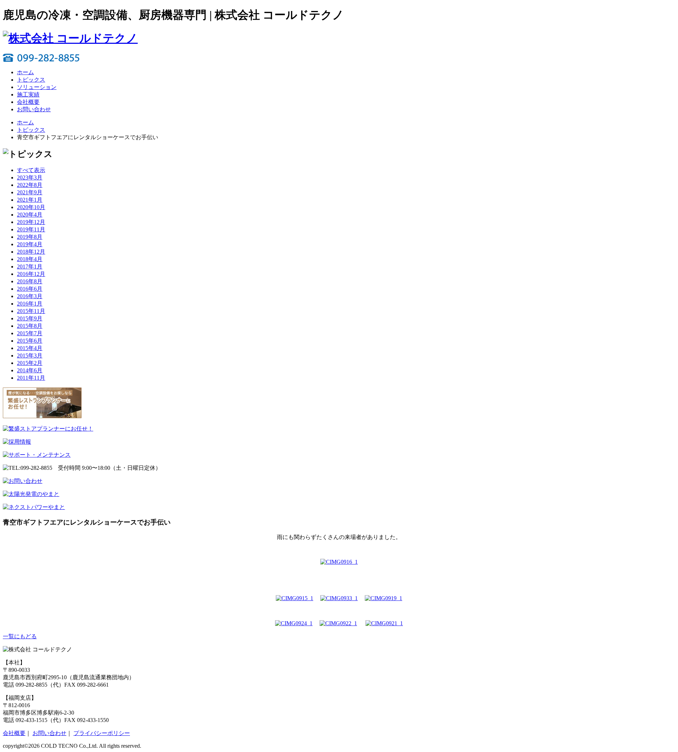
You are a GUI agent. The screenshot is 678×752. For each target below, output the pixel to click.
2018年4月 (29, 259)
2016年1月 (29, 304)
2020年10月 (31, 207)
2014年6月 (29, 370)
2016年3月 (29, 296)
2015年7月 (29, 333)
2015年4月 (29, 348)
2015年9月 (29, 318)
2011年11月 (31, 378)
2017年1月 (29, 267)
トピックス (31, 80)
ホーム (25, 72)
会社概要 (28, 102)
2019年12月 (31, 222)
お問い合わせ (34, 109)
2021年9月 (29, 192)
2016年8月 (29, 281)
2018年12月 (31, 252)
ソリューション (36, 87)
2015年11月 (31, 311)
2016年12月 (31, 274)
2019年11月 (31, 229)
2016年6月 (29, 289)
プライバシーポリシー (101, 733)
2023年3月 (29, 177)
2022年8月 (29, 185)
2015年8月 (29, 326)
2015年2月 (29, 363)
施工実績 (28, 94)
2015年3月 (29, 356)
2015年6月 (29, 341)
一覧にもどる (20, 636)
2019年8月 (29, 237)
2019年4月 (29, 244)
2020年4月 (29, 215)
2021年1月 (29, 200)
